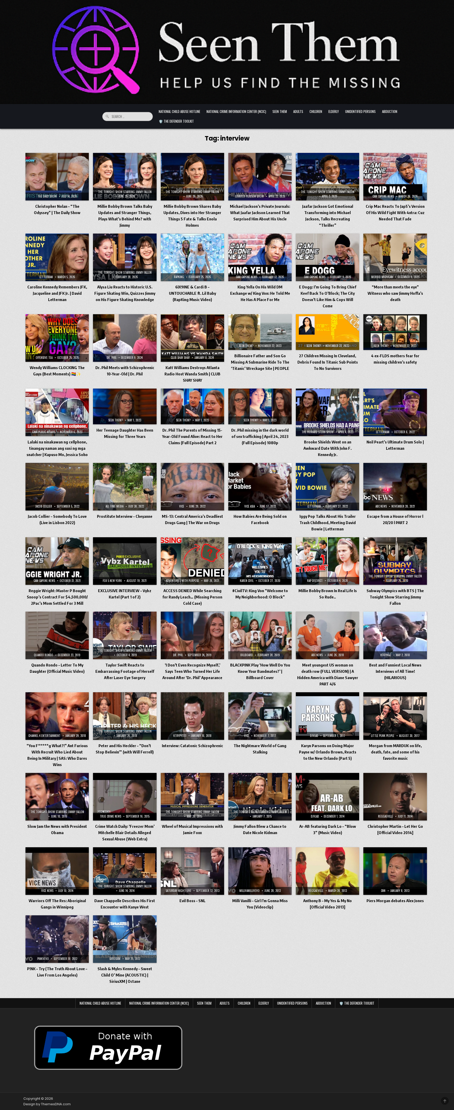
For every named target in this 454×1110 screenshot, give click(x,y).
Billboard (246, 655)
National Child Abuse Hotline (179, 111)
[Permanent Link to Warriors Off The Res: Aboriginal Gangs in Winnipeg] (57, 871)
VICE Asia (249, 506)
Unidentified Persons (360, 111)
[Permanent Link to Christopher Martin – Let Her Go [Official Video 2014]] (395, 796)
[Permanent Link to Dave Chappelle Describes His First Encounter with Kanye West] (124, 871)
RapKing (179, 277)
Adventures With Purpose (182, 581)
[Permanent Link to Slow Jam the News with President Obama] (57, 796)
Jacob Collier (43, 506)
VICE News (47, 891)
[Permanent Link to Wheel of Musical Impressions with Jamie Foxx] (192, 796)
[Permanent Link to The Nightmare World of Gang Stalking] (260, 716)
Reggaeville (385, 816)
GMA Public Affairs (43, 432)
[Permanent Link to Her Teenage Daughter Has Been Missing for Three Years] (124, 406)
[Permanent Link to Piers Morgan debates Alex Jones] (395, 871)
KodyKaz (385, 655)
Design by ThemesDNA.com (47, 1104)
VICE (181, 506)
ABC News (381, 506)
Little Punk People (382, 736)
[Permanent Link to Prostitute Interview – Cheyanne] (124, 486)
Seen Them (279, 111)
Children (315, 111)
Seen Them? (246, 346)
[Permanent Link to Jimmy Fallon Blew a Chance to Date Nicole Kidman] (260, 796)
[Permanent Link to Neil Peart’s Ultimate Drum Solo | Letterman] (395, 412)
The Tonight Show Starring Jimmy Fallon (125, 192)
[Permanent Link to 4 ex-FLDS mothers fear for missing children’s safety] (395, 332)
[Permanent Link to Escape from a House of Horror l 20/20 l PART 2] (395, 486)
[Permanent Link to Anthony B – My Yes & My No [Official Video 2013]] (327, 871)
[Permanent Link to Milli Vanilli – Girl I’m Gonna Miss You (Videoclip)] (260, 871)
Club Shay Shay (180, 357)
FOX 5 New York (112, 581)
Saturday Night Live (178, 891)
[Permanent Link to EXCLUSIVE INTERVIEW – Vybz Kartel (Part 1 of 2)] (124, 561)
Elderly (333, 111)
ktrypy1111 (179, 736)
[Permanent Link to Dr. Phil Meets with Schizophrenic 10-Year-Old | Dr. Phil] (124, 338)
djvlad (314, 736)
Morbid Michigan (382, 277)
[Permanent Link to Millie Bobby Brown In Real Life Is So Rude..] (327, 561)
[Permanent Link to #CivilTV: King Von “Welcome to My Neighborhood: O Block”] (260, 561)
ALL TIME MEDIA (114, 506)
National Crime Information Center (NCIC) (236, 111)
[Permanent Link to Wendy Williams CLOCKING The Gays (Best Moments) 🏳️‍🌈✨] (57, 338)
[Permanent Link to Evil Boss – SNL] (192, 871)
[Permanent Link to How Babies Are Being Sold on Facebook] (260, 486)
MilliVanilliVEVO (249, 891)
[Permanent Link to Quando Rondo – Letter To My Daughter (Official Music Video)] (57, 635)
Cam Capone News (383, 196)
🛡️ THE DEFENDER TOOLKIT (176, 121)
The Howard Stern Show (317, 432)
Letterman (46, 277)
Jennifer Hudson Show (249, 196)
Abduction (389, 111)
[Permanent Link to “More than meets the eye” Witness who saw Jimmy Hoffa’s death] (395, 257)
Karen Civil (247, 581)
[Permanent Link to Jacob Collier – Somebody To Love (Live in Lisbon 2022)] (57, 486)
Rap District (315, 581)
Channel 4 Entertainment (44, 736)
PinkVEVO (43, 959)
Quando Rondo (43, 655)
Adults (298, 111)
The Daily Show (47, 196)
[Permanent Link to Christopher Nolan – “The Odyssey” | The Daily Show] (57, 176)
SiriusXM (114, 959)
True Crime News (110, 816)
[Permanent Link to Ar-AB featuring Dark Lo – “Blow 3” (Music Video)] (327, 796)
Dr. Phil (111, 357)
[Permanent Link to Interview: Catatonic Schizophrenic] (192, 716)
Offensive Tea (44, 357)
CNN (383, 891)
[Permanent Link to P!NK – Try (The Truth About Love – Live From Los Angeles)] (57, 939)
